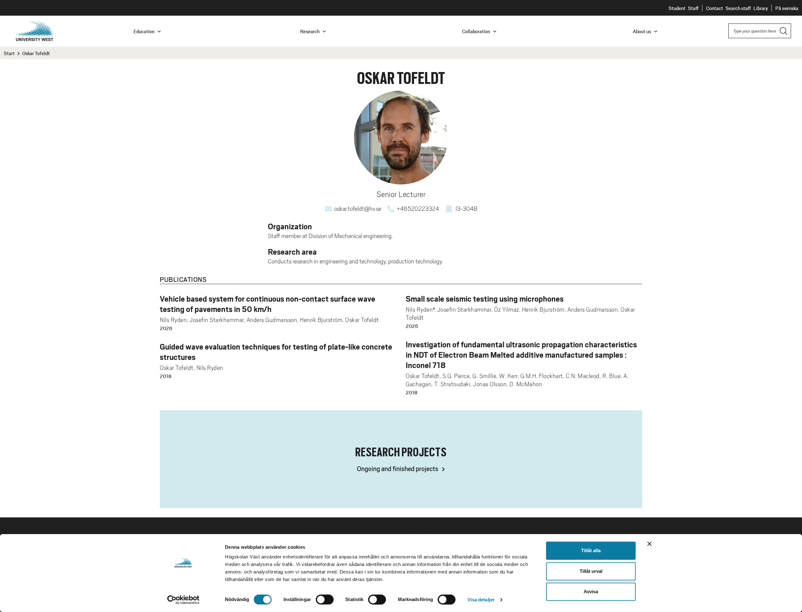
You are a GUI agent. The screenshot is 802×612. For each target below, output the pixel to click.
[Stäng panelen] (649, 544)
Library (760, 8)
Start (9, 53)
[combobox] (760, 31)
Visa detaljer (481, 599)
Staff (693, 8)
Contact (714, 8)
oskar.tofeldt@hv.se (357, 208)
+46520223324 (418, 208)
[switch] (325, 599)
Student (677, 8)
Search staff (738, 8)
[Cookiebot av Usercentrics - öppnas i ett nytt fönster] (183, 599)
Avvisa (591, 591)
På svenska (786, 8)
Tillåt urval (591, 571)
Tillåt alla (591, 550)
